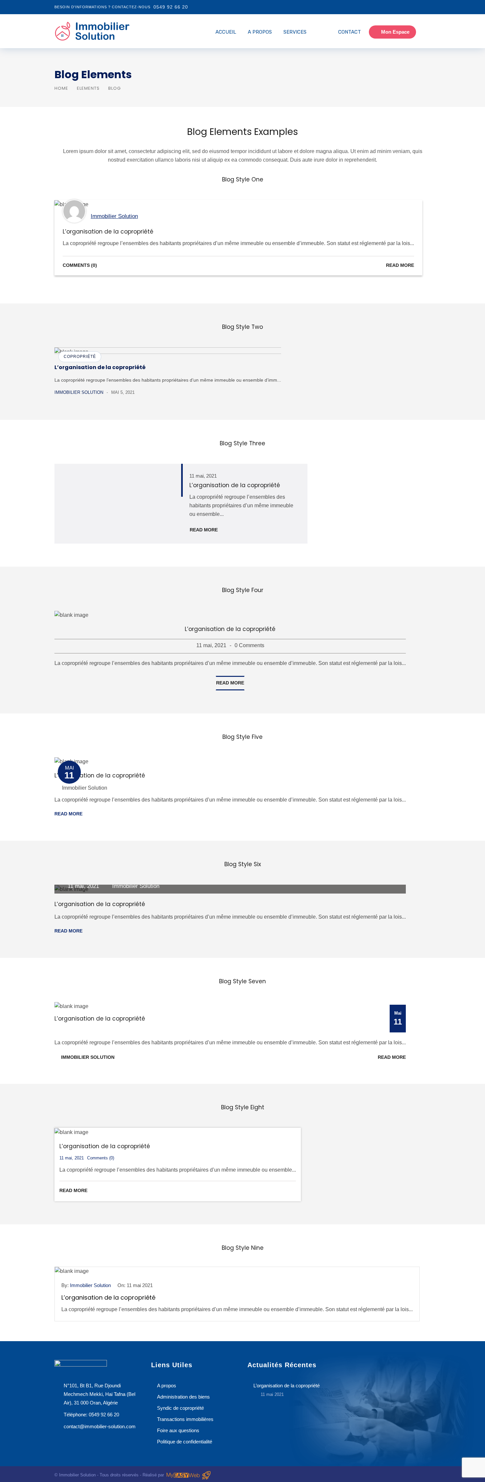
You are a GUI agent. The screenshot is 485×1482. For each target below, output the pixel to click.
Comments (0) (80, 265)
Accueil (225, 32)
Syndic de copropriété (180, 1408)
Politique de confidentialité (184, 1441)
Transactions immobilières (185, 1419)
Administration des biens (183, 1397)
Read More (400, 265)
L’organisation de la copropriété (108, 232)
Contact (349, 32)
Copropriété (80, 356)
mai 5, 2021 (123, 392)
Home (61, 88)
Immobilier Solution (114, 216)
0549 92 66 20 (170, 7)
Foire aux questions (178, 1430)
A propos (260, 32)
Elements (88, 88)
